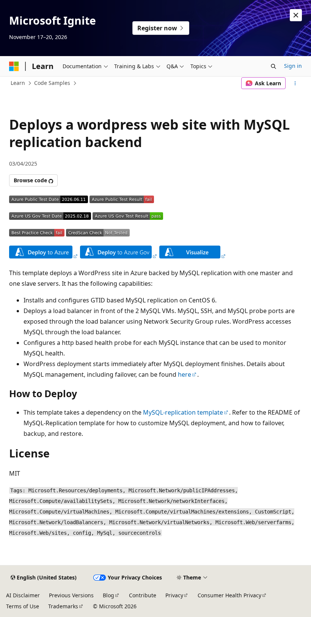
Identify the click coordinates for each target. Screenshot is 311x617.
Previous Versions (71, 595)
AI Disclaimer (23, 595)
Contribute (142, 595)
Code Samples (52, 82)
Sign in (293, 65)
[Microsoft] (14, 66)
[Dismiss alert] (296, 15)
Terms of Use (22, 606)
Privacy (174, 595)
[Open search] (273, 66)
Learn (18, 82)
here (184, 374)
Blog (108, 595)
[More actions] (295, 83)
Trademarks (63, 606)
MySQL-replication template (183, 412)
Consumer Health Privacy (229, 595)
